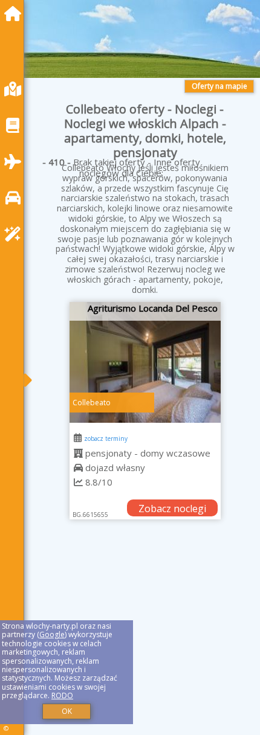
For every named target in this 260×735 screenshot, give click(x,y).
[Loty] (16, 161)
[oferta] (78, 453)
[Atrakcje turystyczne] (16, 234)
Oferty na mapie (219, 86)
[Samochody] (16, 197)
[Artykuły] (16, 125)
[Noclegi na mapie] (16, 89)
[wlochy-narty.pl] (16, 13)
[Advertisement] (145, 639)
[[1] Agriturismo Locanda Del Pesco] (145, 362)
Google (52, 634)
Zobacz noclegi (172, 508)
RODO (62, 695)
